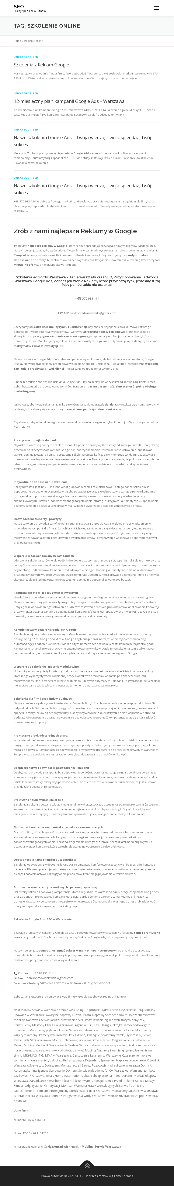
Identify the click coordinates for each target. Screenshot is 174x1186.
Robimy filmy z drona (70, 1035)
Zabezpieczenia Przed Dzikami (111, 1076)
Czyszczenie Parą (131, 1010)
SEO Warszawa (40, 1040)
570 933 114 (90, 298)
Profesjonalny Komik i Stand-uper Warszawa (79, 1091)
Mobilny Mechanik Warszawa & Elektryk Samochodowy (62, 1045)
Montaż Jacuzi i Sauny (75, 1065)
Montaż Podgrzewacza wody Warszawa (78, 1096)
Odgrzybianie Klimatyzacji (42, 1086)
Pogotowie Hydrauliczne (101, 1010)
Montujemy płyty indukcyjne (48, 1030)
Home (17, 41)
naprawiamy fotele (121, 1030)
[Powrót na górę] (87, 1165)
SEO (19, 6)
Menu (156, 8)
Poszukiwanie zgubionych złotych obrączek (114, 1020)
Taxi (97, 1025)
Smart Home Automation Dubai (67, 1076)
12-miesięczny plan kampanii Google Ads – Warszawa (69, 101)
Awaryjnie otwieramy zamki (105, 1035)
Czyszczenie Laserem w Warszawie (97, 1055)
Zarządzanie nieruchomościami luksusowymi (60, 1081)
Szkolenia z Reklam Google (41, 64)
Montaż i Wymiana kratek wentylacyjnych (89, 1086)
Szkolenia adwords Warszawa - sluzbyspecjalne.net (75, 983)
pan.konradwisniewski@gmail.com (93, 313)
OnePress (91, 1176)
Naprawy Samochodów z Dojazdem (117, 1015)
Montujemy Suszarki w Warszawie (135, 1091)
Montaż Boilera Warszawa (32, 1096)
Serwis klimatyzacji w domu (88, 1030)
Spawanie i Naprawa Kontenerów (123, 1060)
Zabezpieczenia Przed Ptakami (113, 1081)
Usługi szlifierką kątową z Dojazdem (74, 1060)
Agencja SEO (84, 1025)
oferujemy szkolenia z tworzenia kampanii (123, 832)
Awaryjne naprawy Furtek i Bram (68, 1015)
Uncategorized (26, 57)
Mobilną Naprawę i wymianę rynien (109, 1050)
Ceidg (48, 1146)
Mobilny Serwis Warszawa (101, 1146)
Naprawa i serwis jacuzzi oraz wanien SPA (55, 1020)
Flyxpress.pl (133, 1035)
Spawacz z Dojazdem (44, 1065)
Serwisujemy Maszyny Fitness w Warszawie (44, 1025)
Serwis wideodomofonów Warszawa (103, 1070)
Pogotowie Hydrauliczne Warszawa (115, 1065)
